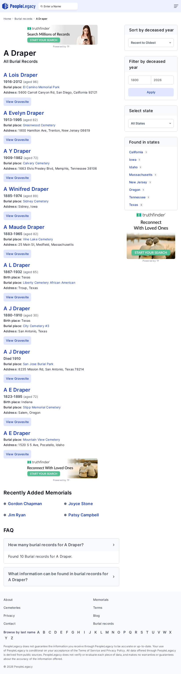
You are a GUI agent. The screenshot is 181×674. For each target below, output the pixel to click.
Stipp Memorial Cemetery (42, 407)
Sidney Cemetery (36, 201)
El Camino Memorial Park (41, 87)
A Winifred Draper (26, 189)
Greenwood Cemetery (39, 125)
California (138, 152)
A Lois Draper (21, 75)
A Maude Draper (24, 227)
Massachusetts (142, 174)
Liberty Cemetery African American (49, 282)
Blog (96, 615)
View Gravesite (17, 101)
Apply (151, 92)
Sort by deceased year (151, 30)
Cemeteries (12, 607)
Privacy (9, 615)
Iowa (134, 159)
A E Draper (17, 390)
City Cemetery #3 (36, 326)
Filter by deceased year (147, 64)
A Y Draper (17, 151)
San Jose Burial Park (38, 364)
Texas (135, 205)
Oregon (136, 189)
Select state (141, 110)
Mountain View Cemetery (41, 439)
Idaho (135, 167)
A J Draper (17, 308)
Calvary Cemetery (36, 163)
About (8, 599)
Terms (97, 607)
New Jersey (140, 182)
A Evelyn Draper (24, 113)
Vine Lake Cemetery (38, 239)
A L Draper (17, 265)
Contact (9, 623)
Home (7, 18)
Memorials (101, 599)
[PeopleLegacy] (19, 6)
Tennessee (139, 197)
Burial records (23, 18)
